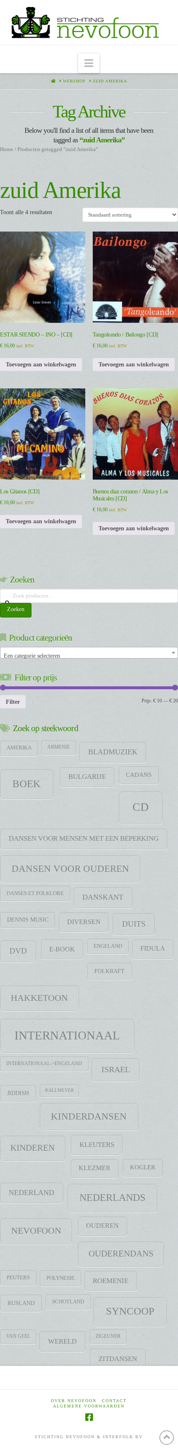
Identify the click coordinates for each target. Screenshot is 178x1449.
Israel (115, 1069)
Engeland (108, 946)
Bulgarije (87, 777)
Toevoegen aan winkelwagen (41, 364)
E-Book (62, 949)
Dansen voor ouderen (70, 868)
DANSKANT (102, 897)
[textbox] (89, 656)
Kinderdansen (89, 1116)
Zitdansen (118, 1358)
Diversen (84, 922)
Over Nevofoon (73, 1400)
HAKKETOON (39, 998)
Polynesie (60, 1278)
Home (6, 149)
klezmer (95, 1167)
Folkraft (109, 971)
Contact (114, 1400)
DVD (18, 950)
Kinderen (32, 1148)
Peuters (18, 1278)
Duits (134, 924)
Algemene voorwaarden (89, 1406)
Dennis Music (27, 920)
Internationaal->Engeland (44, 1063)
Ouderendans (121, 1254)
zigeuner (108, 1336)
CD (140, 806)
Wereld (62, 1341)
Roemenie (110, 1281)
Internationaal (67, 1035)
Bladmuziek (112, 752)
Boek (26, 784)
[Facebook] (89, 1417)
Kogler (142, 1167)
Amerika (19, 748)
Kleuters (96, 1145)
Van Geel (18, 1336)
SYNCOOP (130, 1311)
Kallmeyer (59, 1090)
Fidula (152, 948)
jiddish (18, 1093)
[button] (88, 63)
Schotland (68, 1302)
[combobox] (89, 653)
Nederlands (112, 1197)
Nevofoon (36, 1230)
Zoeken (15, 609)
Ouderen (102, 1225)
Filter (13, 701)
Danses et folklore (35, 893)
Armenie (58, 747)
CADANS (139, 774)
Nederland (31, 1192)
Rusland (21, 1303)
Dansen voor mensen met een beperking (84, 838)
